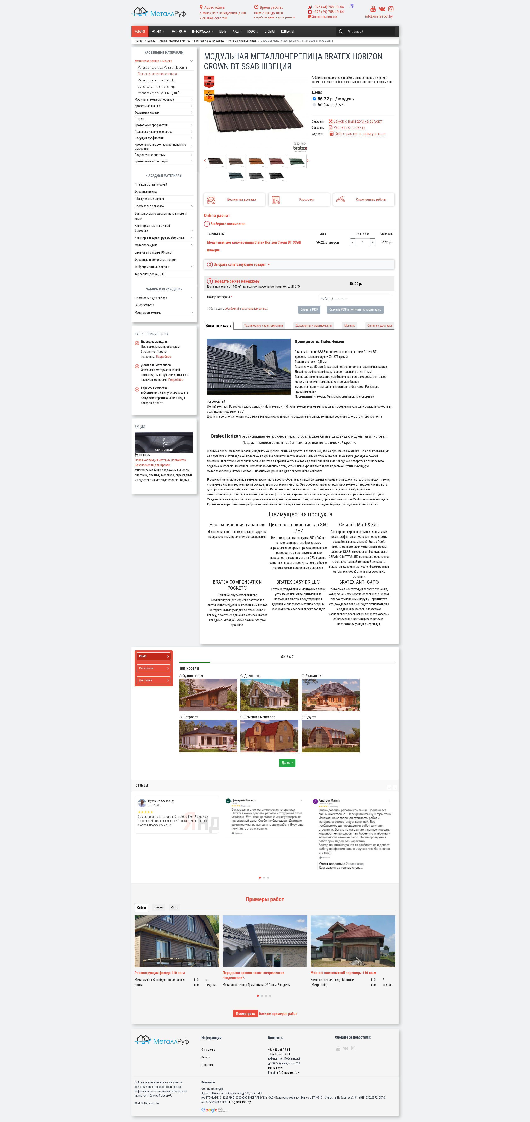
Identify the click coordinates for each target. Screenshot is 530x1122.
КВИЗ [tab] (143, 656)
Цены (222, 31)
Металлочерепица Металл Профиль (162, 67)
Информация (201, 31)
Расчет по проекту (348, 127)
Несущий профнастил (149, 138)
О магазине (208, 1049)
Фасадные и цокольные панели (155, 260)
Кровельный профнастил (151, 125)
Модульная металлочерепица (154, 99)
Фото (174, 907)
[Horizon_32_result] (256, 112)
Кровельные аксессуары (151, 161)
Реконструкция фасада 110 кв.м (160, 973)
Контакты (287, 31)
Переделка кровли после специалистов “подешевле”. (253, 975)
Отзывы (270, 31)
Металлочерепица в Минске (153, 61)
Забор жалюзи (144, 305)
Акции (237, 31)
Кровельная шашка (147, 106)
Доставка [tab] (145, 680)
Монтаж (349, 325)
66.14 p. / (330, 104)
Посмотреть (245, 1013)
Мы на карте (275, 1068)
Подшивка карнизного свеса (153, 132)
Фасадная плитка (146, 192)
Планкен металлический (151, 184)
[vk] (382, 8)
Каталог (140, 31)
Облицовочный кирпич (149, 199)
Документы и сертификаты (313, 325)
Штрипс (140, 119)
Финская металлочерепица (157, 87)
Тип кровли (189, 668)
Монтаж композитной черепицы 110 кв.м (343, 973)
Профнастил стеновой (149, 206)
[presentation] (205, 161)
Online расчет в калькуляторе (359, 133)
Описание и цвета (218, 326)
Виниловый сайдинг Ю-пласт (154, 252)
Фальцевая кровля (147, 112)
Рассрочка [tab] (146, 668)
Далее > (287, 763)
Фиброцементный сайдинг (152, 267)
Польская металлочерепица (157, 74)
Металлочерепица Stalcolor (157, 80)
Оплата (205, 1057)
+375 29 (279, 1049)
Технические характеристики (263, 325)
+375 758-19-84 (328, 7)
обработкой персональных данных (246, 308)
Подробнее (163, 357)
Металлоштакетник (148, 312)
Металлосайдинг (146, 245)
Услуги (156, 31)
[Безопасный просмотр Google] (223, 1110)
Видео (158, 907)
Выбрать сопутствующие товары (237, 264)
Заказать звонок (324, 16)
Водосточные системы (150, 155)
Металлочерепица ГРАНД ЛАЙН (159, 93)
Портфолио (178, 31)
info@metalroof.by (379, 16)
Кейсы (141, 907)
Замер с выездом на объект (357, 121)
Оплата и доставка (379, 325)
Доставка (207, 1064)
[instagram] (391, 8)
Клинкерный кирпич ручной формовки (160, 238)
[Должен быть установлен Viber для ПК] (352, 6)
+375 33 (279, 1054)
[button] (192, 206)
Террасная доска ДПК (150, 274)
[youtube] (373, 8)
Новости (253, 31)
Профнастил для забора (151, 298)
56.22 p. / (336, 98)
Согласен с (239, 308)
